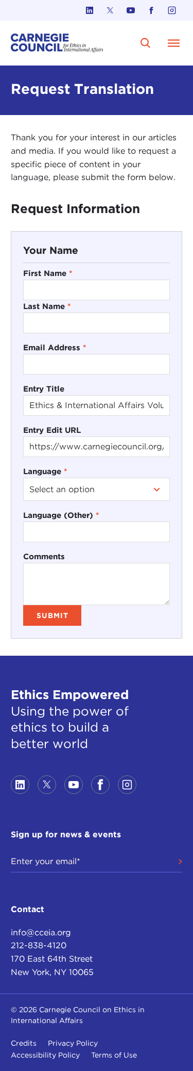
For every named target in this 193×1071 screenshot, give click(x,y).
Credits (24, 1043)
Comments (44, 556)
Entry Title (43, 389)
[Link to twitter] (110, 10)
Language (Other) (61, 515)
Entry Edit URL (52, 430)
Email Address (54, 347)
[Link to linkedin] (89, 10)
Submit (52, 615)
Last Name (47, 306)
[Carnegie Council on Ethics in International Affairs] (57, 43)
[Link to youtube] (130, 10)
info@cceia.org (41, 932)
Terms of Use (114, 1055)
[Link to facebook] (151, 10)
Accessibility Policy (45, 1055)
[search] (145, 43)
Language (45, 471)
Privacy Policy (73, 1043)
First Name (48, 273)
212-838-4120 (38, 945)
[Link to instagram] (172, 10)
